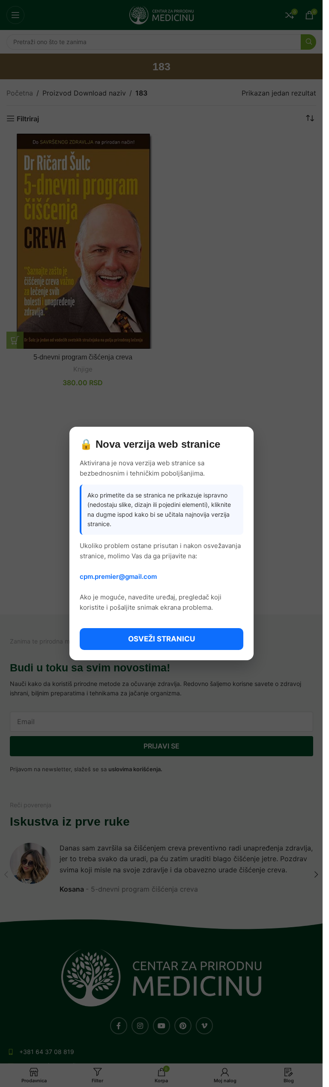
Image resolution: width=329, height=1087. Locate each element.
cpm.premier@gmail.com (118, 576)
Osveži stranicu (161, 639)
